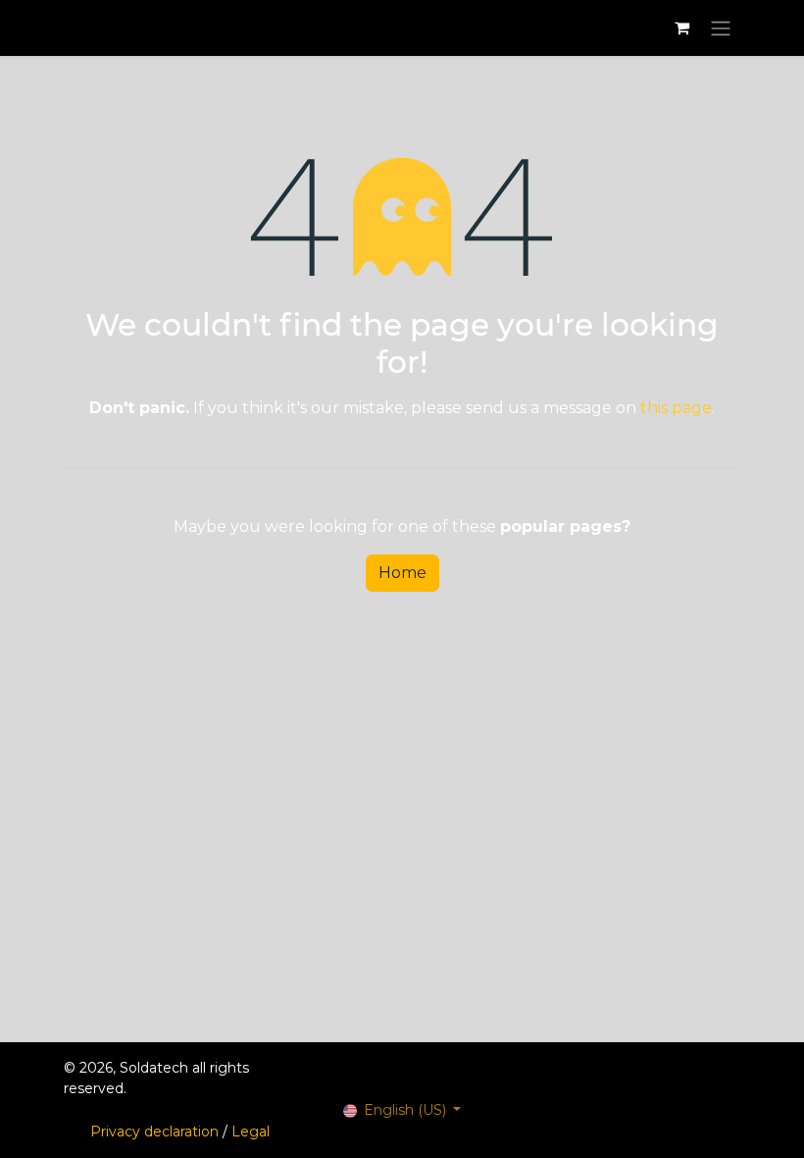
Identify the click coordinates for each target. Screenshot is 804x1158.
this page (676, 407)
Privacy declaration (154, 1131)
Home (402, 572)
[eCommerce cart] (681, 27)
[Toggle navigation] (720, 28)
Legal (250, 1131)
